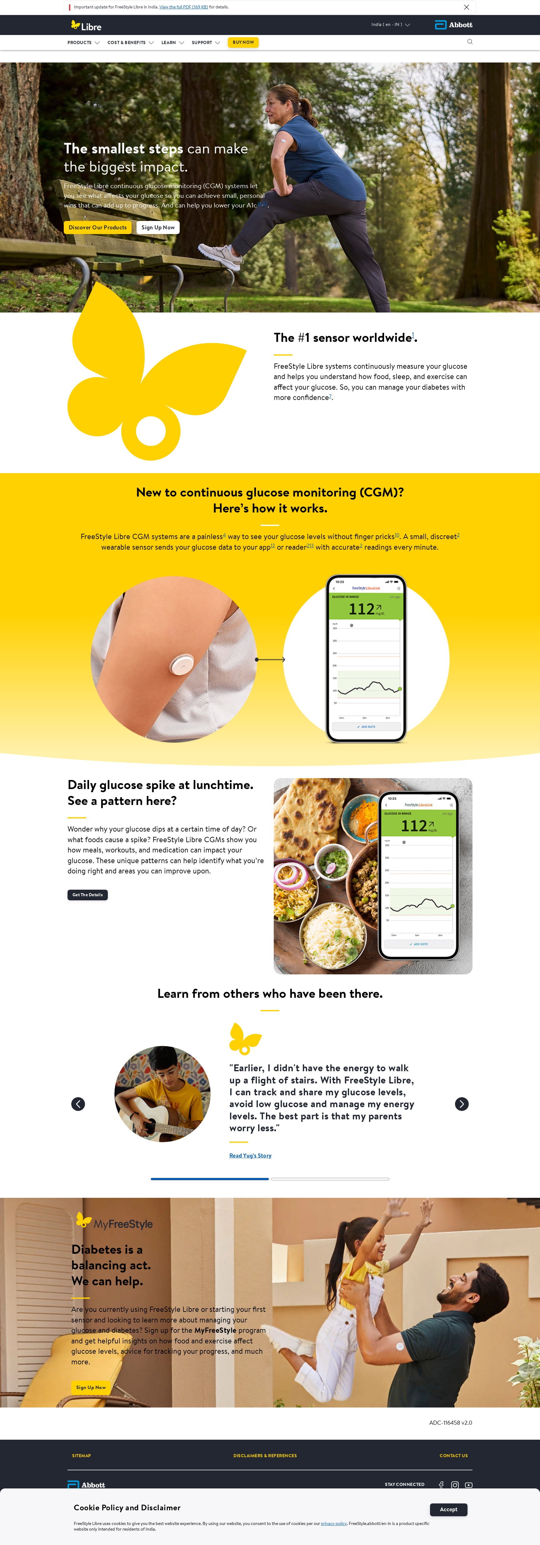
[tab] (210, 1179)
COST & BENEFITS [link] (127, 43)
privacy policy (334, 1524)
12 (273, 545)
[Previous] (78, 1104)
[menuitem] (84, 41)
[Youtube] (468, 1485)
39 (259, 204)
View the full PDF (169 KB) (183, 7)
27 (265, 204)
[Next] (462, 1104)
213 (310, 545)
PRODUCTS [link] (80, 43)
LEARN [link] (169, 43)
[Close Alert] (466, 7)
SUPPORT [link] (202, 43)
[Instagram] (455, 1485)
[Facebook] (441, 1485)
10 (397, 535)
